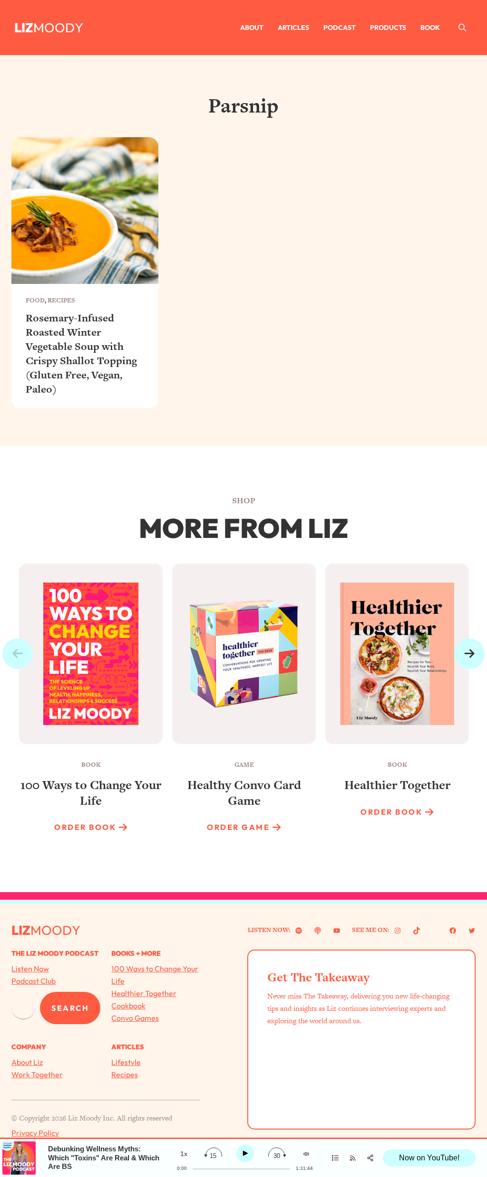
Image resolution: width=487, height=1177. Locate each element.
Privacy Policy (35, 1133)
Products (388, 27)
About (251, 27)
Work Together (37, 1074)
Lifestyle (126, 1062)
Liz (23, 27)
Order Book (85, 827)
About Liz (27, 1062)
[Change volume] (306, 1154)
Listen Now (30, 968)
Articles (293, 27)
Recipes (61, 300)
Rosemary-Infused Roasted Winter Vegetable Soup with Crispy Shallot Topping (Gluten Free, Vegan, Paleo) (81, 354)
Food (35, 300)
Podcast (339, 27)
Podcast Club (33, 981)
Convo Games (135, 1018)
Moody (58, 27)
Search (70, 1008)
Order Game (238, 827)
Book (430, 27)
